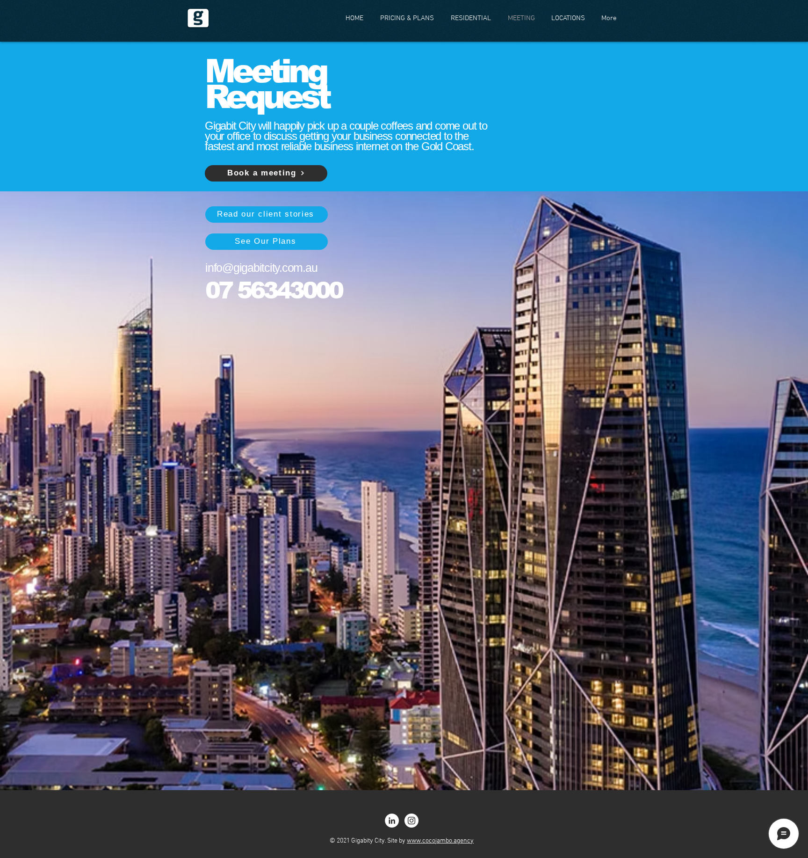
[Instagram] (411, 821)
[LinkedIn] (392, 821)
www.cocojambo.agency (440, 841)
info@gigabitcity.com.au (261, 267)
